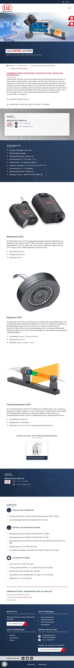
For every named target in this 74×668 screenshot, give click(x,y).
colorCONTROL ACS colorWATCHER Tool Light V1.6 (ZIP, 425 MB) (31, 575)
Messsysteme (45, 625)
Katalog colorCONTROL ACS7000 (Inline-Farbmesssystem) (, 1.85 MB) (34, 516)
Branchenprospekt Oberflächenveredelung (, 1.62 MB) (28, 520)
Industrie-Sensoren (47, 620)
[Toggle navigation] (69, 8)
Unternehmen (13, 638)
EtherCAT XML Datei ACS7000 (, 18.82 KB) (24, 571)
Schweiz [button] (67, 2)
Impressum (31, 664)
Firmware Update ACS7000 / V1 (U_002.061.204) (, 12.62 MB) (31, 568)
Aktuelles (12, 635)
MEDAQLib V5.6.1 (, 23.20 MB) (20, 578)
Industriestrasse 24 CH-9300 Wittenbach (49, 636)
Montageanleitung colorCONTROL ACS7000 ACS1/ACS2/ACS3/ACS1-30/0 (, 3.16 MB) (37, 542)
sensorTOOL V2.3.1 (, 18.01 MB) (21, 564)
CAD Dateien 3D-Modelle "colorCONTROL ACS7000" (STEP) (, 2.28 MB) (34, 550)
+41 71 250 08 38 (24, 123)
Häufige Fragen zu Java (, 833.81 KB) (23, 547)
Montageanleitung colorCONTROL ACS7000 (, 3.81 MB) (29, 537)
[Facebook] (23, 658)
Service (11, 640)
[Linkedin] (31, 658)
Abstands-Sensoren (47, 617)
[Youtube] (27, 658)
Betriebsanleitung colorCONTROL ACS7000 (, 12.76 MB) (29, 534)
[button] (4, 664)
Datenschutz (42, 664)
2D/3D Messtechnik (47, 622)
